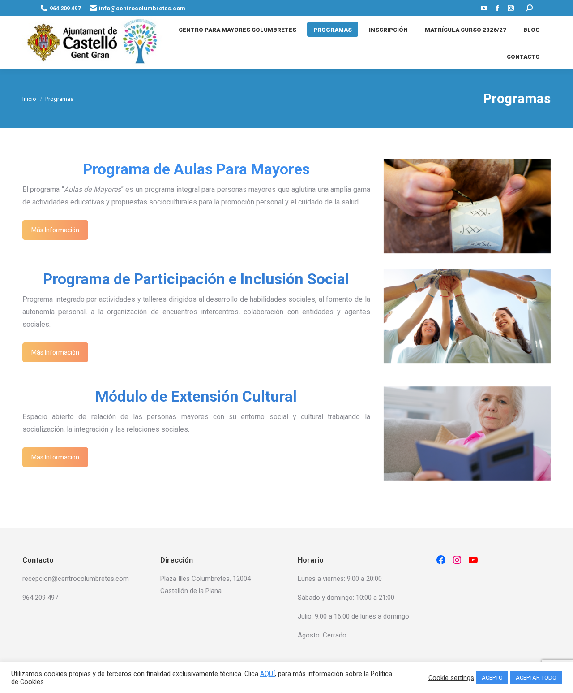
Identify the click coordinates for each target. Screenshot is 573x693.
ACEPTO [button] (492, 677)
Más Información (55, 230)
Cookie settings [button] (451, 678)
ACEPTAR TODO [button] (536, 677)
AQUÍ (267, 674)
